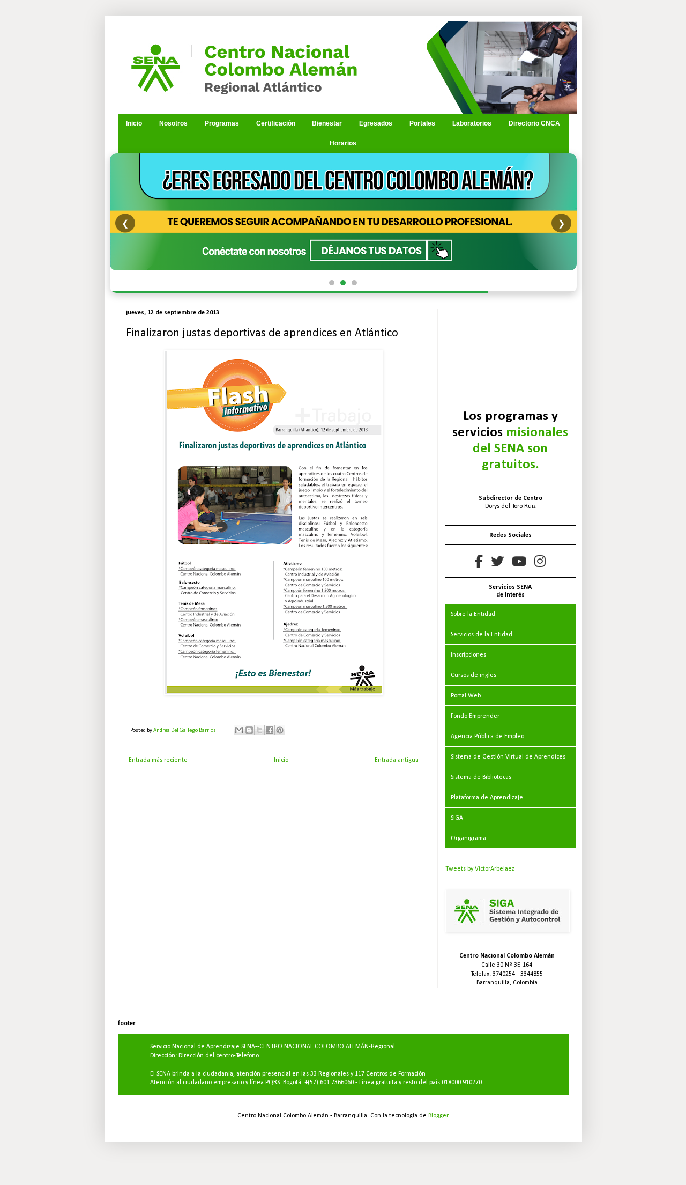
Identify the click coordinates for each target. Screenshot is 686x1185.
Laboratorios (471, 123)
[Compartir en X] (259, 730)
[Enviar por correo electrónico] (239, 730)
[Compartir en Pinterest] (279, 730)
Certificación (275, 123)
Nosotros (173, 123)
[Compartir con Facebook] (269, 730)
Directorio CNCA (534, 123)
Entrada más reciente (158, 760)
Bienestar (327, 123)
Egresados (375, 123)
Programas (222, 123)
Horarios (343, 143)
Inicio (134, 123)
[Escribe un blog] (249, 730)
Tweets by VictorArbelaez (479, 869)
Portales (422, 123)
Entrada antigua (397, 760)
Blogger (438, 1116)
